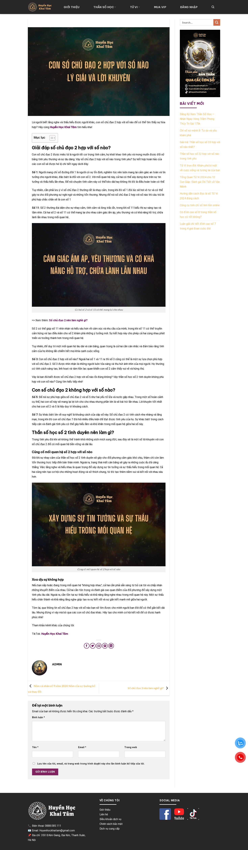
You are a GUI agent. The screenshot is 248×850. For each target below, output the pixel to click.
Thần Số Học (103, 7)
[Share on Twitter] (92, 646)
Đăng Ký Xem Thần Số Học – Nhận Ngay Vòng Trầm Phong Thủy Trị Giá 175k (197, 119)
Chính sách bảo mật (111, 823)
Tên (35, 747)
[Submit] (216, 22)
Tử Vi (134, 7)
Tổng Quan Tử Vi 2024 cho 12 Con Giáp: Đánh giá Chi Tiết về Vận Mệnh (200, 182)
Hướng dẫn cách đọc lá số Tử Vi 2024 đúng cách (199, 196)
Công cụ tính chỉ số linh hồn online (200, 205)
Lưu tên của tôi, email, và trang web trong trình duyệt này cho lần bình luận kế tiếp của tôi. (91, 763)
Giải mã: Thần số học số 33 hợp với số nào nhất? (200, 145)
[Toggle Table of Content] (50, 138)
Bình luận (38, 717)
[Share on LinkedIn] (111, 646)
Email (82, 747)
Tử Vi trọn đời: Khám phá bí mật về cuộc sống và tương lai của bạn (200, 168)
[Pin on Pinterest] (105, 646)
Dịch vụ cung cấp (110, 828)
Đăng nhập (189, 7)
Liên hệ (104, 814)
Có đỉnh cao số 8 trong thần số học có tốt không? (198, 214)
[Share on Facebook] (86, 646)
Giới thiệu (71, 7)
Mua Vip (160, 7)
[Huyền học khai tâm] (40, 7)
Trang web (130, 747)
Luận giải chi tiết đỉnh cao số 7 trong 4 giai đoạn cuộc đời (198, 226)
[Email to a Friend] (99, 646)
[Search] (213, 7)
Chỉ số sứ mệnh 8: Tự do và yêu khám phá (198, 133)
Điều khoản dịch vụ (110, 819)
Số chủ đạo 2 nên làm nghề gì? (146, 688)
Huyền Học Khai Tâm (63, 127)
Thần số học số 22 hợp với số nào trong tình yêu (199, 156)
